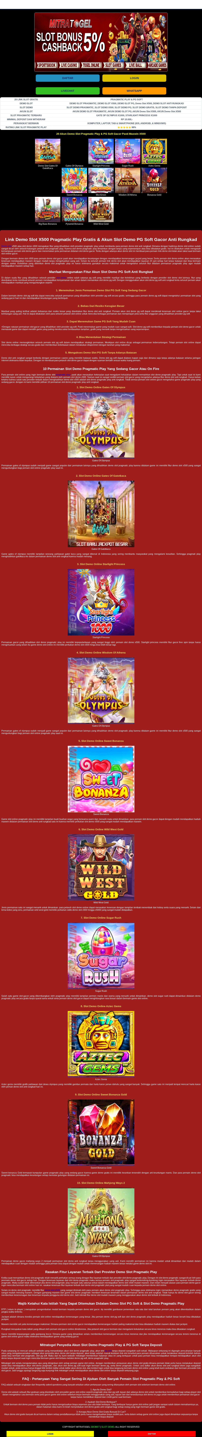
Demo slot (6, 246)
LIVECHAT (67, 90)
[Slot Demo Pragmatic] (101, 867)
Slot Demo (107, 1427)
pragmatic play (63, 375)
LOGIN (134, 78)
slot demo (61, 278)
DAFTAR (67, 78)
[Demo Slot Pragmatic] (101, 425)
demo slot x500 (52, 1290)
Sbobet (95, 1427)
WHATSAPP (134, 90)
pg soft (108, 1351)
